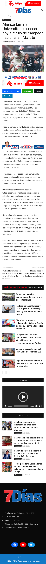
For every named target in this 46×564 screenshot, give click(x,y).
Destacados (18, 433)
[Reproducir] (5, 406)
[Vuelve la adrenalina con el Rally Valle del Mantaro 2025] (8, 352)
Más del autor (35, 287)
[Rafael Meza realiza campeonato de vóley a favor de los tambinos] (8, 297)
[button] (4, 10)
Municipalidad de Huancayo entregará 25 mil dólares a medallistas (33, 273)
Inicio (4, 16)
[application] (23, 397)
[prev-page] (4, 372)
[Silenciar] (36, 406)
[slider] (21, 406)
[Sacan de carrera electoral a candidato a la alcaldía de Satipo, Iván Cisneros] (7, 454)
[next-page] (7, 372)
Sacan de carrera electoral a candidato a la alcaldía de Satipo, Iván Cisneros (27, 453)
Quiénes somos (23, 557)
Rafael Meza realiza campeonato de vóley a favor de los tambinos (29, 297)
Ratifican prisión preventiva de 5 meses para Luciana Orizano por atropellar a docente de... (28, 440)
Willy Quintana (10, 42)
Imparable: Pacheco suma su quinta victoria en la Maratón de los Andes (29, 363)
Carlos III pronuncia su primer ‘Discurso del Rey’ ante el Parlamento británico (12, 275)
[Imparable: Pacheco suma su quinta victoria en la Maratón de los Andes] (8, 363)
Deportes (11, 16)
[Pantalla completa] (40, 406)
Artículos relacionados (15, 287)
